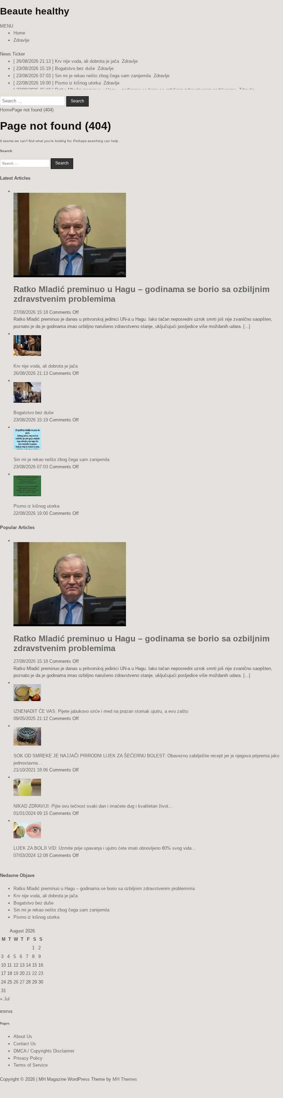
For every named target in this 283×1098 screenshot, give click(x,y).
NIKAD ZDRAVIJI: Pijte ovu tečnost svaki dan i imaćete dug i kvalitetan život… (93, 810)
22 (34, 978)
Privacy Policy (27, 1062)
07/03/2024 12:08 (30, 859)
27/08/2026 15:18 (30, 316)
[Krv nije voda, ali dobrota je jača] (27, 358)
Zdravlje (21, 40)
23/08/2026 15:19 (30, 424)
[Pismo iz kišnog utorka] (27, 499)
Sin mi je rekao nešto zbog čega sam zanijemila (61, 464)
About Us (22, 1041)
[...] (246, 330)
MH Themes (125, 1083)
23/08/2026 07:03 (30, 471)
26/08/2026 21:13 (30, 377)
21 (28, 978)
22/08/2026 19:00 (30, 517)
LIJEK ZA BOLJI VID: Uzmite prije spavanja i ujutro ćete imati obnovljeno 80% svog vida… (104, 853)
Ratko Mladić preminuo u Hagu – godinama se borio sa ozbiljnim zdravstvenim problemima (104, 893)
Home (19, 33)
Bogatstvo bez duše (33, 417)
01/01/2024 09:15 (30, 817)
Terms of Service (30, 1069)
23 (40, 978)
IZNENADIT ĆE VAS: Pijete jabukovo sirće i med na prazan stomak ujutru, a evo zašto (100, 715)
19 (15, 978)
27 (22, 986)
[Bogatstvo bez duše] (27, 405)
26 (15, 986)
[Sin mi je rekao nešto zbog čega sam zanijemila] (27, 452)
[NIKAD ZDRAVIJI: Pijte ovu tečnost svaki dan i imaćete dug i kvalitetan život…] (27, 798)
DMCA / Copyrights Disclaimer (43, 1055)
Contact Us (24, 1048)
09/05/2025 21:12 (30, 723)
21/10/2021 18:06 (30, 774)
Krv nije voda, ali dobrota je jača (45, 370)
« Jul (5, 1003)
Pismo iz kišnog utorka (36, 510)
